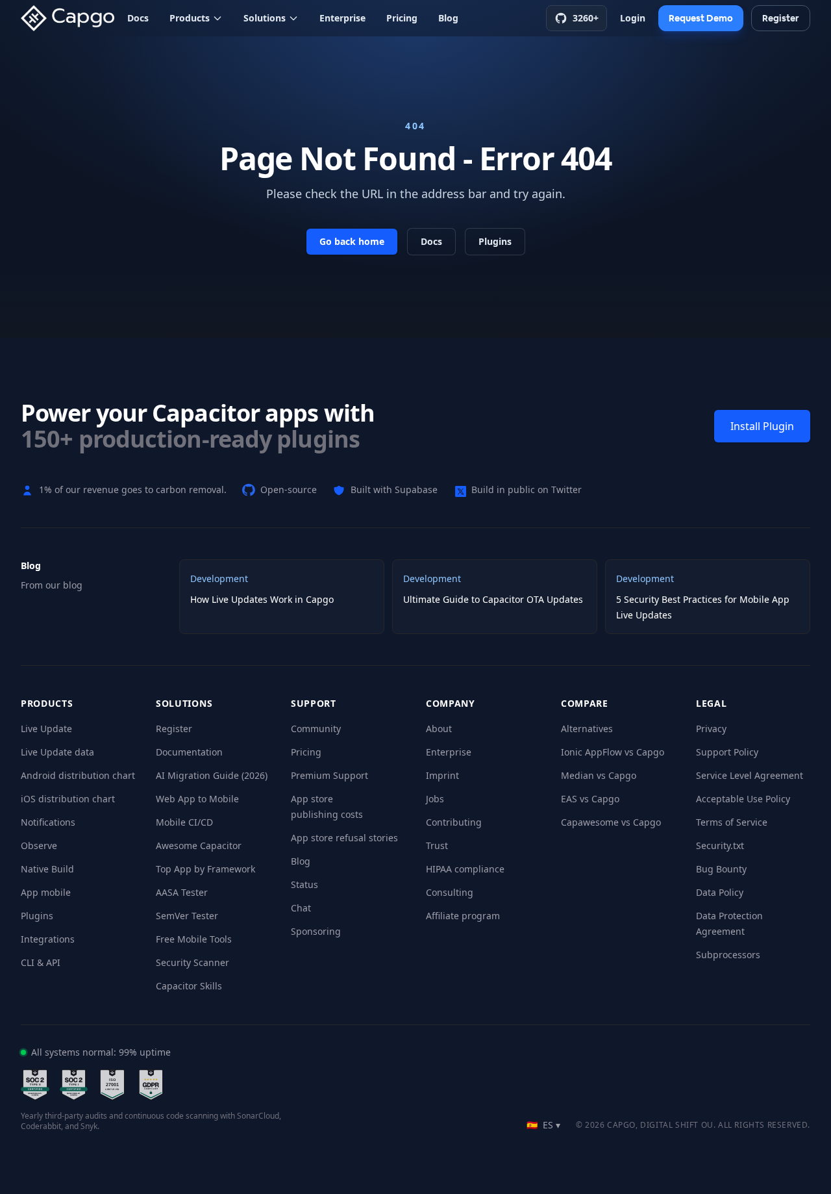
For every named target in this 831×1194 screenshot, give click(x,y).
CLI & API (40, 962)
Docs (138, 18)
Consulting (449, 892)
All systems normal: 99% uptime (101, 1052)
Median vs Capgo (598, 775)
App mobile (46, 892)
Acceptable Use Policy (743, 799)
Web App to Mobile (197, 799)
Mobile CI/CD (184, 822)
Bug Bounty (721, 869)
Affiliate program (463, 915)
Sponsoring (316, 931)
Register (174, 728)
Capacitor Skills (189, 986)
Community (316, 728)
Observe (39, 845)
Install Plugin (762, 426)
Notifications (48, 822)
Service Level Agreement (749, 775)
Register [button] (780, 18)
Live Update (46, 728)
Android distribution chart (78, 775)
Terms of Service (731, 822)
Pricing (401, 18)
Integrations (48, 939)
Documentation (189, 752)
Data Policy (719, 892)
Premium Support (329, 775)
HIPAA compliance (465, 869)
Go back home (351, 241)
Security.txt (720, 845)
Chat (301, 908)
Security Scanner (192, 962)
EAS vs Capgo (590, 799)
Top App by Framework (205, 869)
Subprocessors (728, 954)
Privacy (711, 728)
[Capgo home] (71, 18)
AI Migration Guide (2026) (211, 775)
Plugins (495, 241)
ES (543, 1125)
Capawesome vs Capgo (611, 822)
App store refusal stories (344, 838)
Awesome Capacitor (199, 845)
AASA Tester (182, 892)
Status (304, 884)
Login (632, 18)
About (439, 728)
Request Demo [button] (701, 18)
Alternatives (587, 728)
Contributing (454, 822)
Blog (448, 18)
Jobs (435, 799)
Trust (437, 845)
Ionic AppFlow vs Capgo (612, 752)
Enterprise (342, 18)
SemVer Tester (187, 915)
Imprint (442, 775)
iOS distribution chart (68, 799)
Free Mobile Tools (194, 939)
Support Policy (727, 752)
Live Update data (57, 752)
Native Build (47, 869)
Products (189, 18)
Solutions (264, 18)
